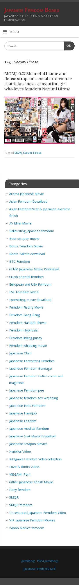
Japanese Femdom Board (31, 10)
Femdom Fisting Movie (26, 307)
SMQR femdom (20, 505)
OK (67, 45)
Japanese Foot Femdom (27, 405)
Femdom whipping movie (28, 345)
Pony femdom (20, 489)
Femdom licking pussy (25, 338)
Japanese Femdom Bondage (30, 368)
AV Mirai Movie (20, 223)
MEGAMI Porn (20, 474)
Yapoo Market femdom (26, 528)
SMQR (14, 497)
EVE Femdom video (24, 292)
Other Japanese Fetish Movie (31, 482)
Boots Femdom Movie (26, 246)
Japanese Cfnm (20, 353)
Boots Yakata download (27, 254)
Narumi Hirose (32, 153)
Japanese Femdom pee (26, 390)
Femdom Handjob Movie (28, 322)
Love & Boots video (24, 466)
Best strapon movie (24, 238)
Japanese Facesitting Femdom (32, 361)
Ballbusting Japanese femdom (31, 231)
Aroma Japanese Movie (26, 194)
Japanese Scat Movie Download (32, 436)
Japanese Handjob (23, 413)
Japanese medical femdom (29, 428)
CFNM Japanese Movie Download (34, 269)
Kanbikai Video (20, 451)
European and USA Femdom (30, 284)
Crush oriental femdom (26, 276)
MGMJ (18, 153)
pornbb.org (28, 561)
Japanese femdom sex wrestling (33, 398)
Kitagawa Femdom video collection (35, 459)
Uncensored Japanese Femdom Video (37, 512)
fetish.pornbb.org (47, 561)
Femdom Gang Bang (24, 315)
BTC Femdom (19, 261)
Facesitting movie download (30, 299)
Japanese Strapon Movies (28, 444)
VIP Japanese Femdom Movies (32, 520)
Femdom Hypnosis (23, 330)
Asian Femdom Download (28, 201)
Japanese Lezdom (22, 421)
